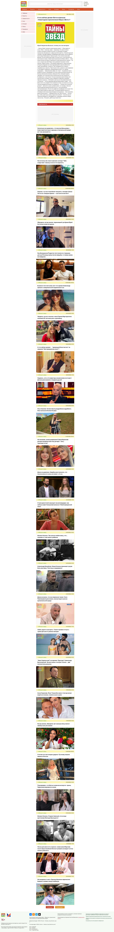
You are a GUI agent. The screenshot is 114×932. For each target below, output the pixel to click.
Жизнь (63, 9)
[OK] (33, 914)
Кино (50, 9)
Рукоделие (71, 9)
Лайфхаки (24, 9)
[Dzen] (39, 914)
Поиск (85, 5)
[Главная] (3, 915)
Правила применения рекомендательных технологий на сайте (98, 916)
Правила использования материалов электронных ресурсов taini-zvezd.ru (99, 919)
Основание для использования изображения (95, 920)
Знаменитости (41, 9)
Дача (78, 9)
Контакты (86, 4)
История (56, 9)
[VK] (30, 914)
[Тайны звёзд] (37, 14)
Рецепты (32, 9)
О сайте (86, 2)
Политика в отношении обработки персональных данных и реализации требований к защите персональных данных (97, 914)
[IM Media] (9, 915)
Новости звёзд (43, 125)
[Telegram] (36, 914)
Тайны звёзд (24, 4)
